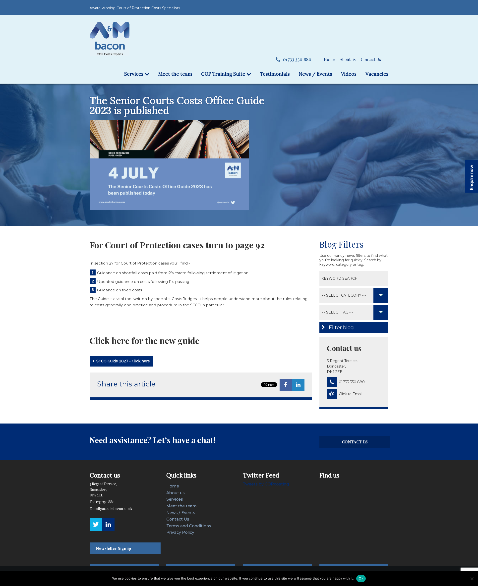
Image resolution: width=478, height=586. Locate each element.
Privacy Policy (180, 532)
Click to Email (350, 394)
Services (134, 74)
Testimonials (275, 74)
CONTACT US (355, 441)
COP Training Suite (223, 74)
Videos (349, 74)
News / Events (315, 74)
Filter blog (340, 327)
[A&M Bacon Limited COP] (109, 38)
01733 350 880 (297, 59)
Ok (361, 578)
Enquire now (471, 177)
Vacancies (376, 74)
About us (348, 59)
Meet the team (175, 74)
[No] (471, 578)
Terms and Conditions (188, 526)
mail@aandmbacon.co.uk (112, 508)
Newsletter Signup (113, 548)
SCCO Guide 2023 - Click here (123, 361)
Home (329, 59)
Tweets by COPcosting (266, 484)
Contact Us (371, 59)
